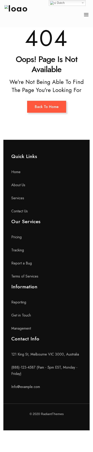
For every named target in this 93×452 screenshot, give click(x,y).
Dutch (60, 3)
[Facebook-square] (29, 421)
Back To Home (46, 106)
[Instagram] (52, 421)
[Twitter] (40, 421)
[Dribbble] (63, 421)
